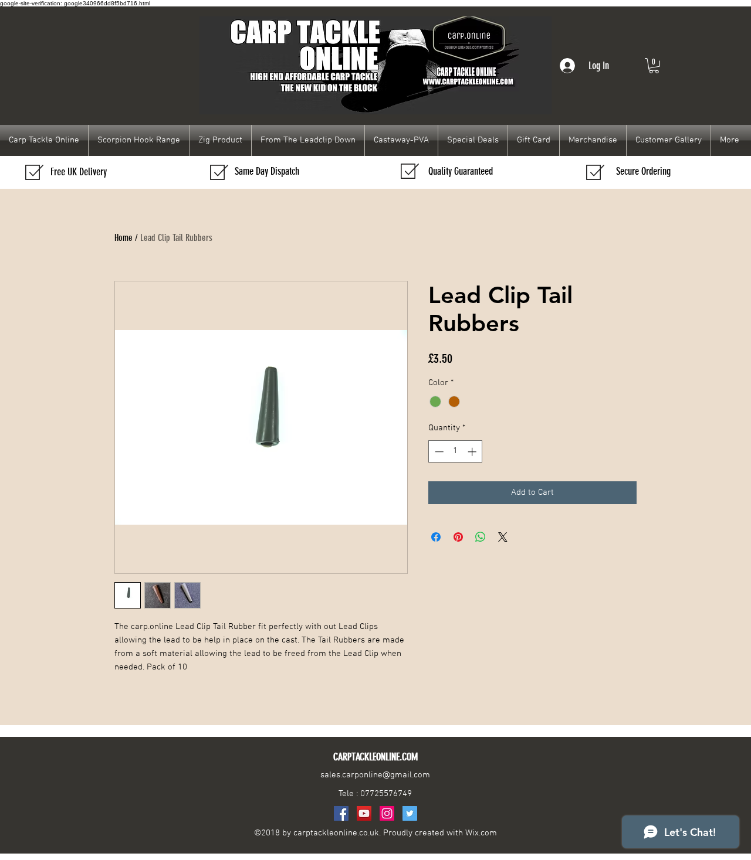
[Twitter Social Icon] (409, 813)
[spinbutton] (455, 452)
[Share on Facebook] (436, 537)
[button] (654, 65)
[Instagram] (387, 813)
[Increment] (473, 452)
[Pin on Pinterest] (458, 537)
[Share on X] (503, 537)
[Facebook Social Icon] (341, 813)
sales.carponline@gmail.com (375, 775)
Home (123, 237)
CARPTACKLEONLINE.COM (375, 756)
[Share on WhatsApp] (480, 537)
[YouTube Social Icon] (364, 813)
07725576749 (386, 793)
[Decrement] (438, 452)
